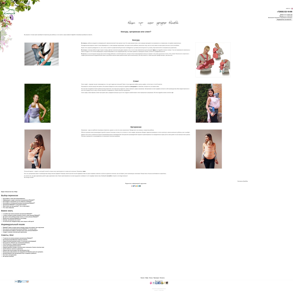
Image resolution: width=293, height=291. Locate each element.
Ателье (151, 278)
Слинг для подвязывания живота (12, 245)
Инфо (146, 278)
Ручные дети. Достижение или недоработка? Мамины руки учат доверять (23, 251)
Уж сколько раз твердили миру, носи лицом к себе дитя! (18, 221)
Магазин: (282, 16)
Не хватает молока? (8, 256)
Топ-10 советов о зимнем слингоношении (14, 244)
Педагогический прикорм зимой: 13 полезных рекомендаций (19, 241)
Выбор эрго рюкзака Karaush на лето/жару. (15, 218)
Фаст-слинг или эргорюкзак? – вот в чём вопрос (16, 206)
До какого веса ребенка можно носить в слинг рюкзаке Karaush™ (21, 216)
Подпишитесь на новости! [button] (284, 19)
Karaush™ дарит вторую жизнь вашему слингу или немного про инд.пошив (23, 227)
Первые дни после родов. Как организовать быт (16, 250)
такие (84, 171)
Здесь (154, 50)
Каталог (143, 278)
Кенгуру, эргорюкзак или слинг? (12, 220)
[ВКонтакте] (133, 186)
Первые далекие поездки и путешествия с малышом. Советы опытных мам (23, 247)
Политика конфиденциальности (159, 288)
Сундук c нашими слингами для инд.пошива (15, 232)
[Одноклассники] (137, 186)
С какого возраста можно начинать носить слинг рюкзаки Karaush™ (21, 215)
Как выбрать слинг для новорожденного (14, 198)
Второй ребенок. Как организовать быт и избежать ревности (19, 253)
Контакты (162, 278)
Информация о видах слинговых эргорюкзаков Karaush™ (19, 200)
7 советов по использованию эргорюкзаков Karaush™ (18, 238)
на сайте (109, 176)
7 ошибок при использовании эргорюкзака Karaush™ (17, 213)
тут (172, 92)
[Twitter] (138, 186)
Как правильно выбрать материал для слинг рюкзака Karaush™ (20, 230)
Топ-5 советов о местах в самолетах (13, 248)
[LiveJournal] (135, 186)
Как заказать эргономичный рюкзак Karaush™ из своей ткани (19, 229)
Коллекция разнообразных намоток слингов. (15, 239)
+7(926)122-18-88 (284, 11)
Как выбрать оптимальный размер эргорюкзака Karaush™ (19, 203)
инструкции (133, 86)
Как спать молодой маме (9, 255)
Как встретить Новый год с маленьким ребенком (16, 242)
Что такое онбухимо (8, 207)
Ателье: (282, 14)
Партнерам (156, 278)
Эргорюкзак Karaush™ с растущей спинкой (14, 204)
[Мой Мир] (140, 186)
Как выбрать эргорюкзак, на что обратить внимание (17, 201)
